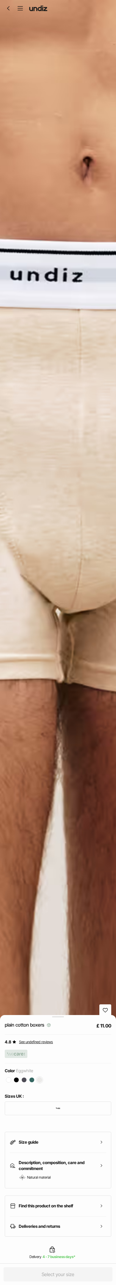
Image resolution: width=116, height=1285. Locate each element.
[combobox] (58, 1108)
